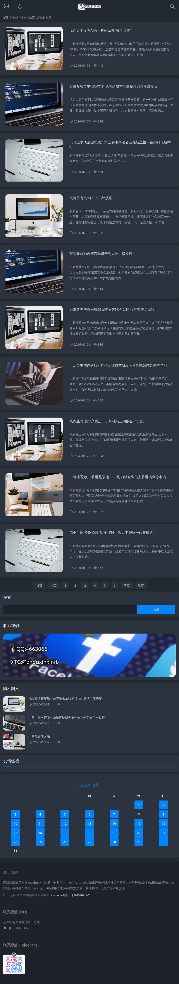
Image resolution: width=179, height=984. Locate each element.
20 (89, 833)
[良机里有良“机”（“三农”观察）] (34, 217)
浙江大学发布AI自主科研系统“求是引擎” (100, 30)
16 (163, 823)
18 (40, 833)
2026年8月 (89, 785)
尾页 (141, 585)
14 (114, 823)
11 (40, 823)
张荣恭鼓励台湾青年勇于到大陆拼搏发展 (100, 253)
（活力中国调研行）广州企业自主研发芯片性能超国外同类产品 (118, 365)
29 (139, 842)
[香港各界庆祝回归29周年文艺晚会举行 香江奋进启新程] (34, 329)
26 (65, 842)
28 (114, 842)
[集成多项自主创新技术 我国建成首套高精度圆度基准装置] (34, 106)
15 (139, 823)
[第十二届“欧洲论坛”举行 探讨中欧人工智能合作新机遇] (34, 552)
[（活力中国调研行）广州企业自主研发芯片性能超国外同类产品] (34, 385)
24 (15, 842)
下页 (127, 585)
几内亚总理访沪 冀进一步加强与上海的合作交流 (106, 420)
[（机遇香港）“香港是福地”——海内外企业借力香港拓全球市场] (34, 496)
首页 (5, 17)
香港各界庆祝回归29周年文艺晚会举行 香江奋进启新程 (112, 309)
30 (163, 842)
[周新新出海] (89, 9)
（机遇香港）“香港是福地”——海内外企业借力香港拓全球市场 (117, 476)
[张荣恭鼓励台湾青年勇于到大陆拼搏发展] (34, 273)
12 (65, 823)
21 (114, 833)
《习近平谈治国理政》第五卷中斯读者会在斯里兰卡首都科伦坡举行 (120, 144)
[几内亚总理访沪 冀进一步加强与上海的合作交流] (34, 441)
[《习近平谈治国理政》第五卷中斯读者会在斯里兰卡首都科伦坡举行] (34, 162)
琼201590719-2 (80, 895)
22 (139, 833)
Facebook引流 (59, 895)
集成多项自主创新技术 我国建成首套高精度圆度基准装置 (113, 86)
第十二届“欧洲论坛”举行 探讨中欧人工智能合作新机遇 (111, 532)
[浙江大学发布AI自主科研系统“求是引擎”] (34, 50)
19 (65, 833)
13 (89, 823)
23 (163, 833)
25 (40, 842)
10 (15, 823)
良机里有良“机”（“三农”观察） (92, 197)
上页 (53, 585)
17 (15, 833)
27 (89, 842)
